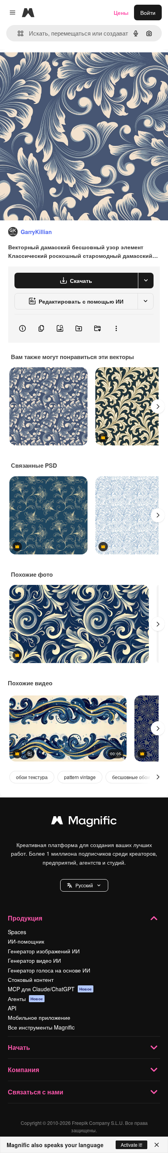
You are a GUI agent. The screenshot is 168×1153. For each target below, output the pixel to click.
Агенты (25, 999)
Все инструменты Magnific (41, 1027)
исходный (52, 67)
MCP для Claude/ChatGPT (50, 989)
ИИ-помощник (26, 941)
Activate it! (131, 1144)
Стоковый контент (31, 979)
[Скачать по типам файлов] (146, 280)
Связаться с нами (35, 1091)
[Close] (156, 1144)
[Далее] (158, 406)
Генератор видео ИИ (34, 960)
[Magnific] (84, 822)
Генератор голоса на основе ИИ (49, 970)
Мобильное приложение (39, 1017)
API (12, 1008)
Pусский (84, 885)
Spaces (17, 932)
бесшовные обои (131, 777)
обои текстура (32, 777)
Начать (19, 1047)
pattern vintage (80, 777)
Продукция (25, 917)
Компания (23, 1069)
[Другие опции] (116, 328)
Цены (121, 12)
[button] (84, 885)
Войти (147, 12)
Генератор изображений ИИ (44, 951)
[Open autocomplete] (17, 33)
